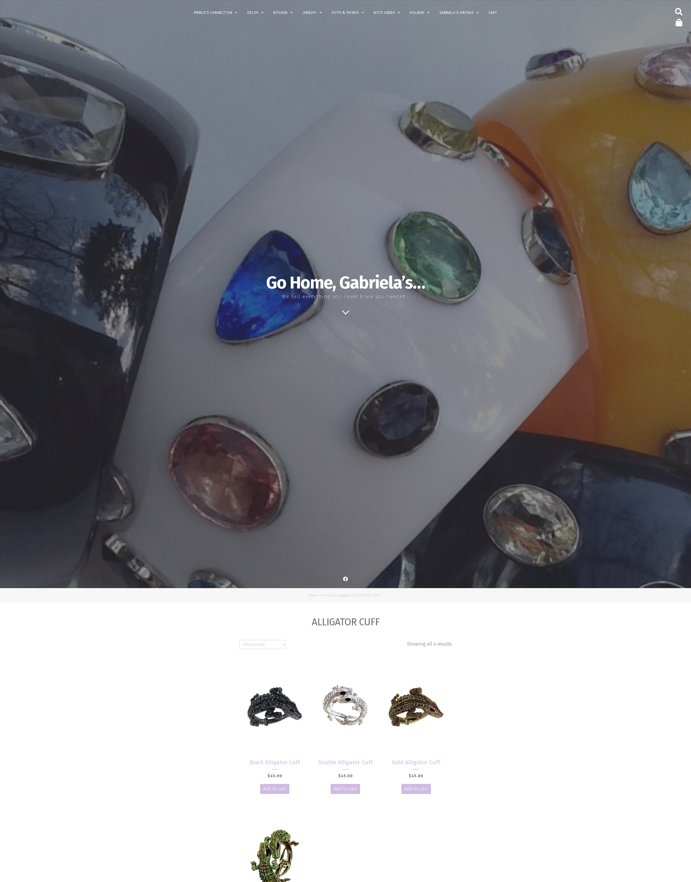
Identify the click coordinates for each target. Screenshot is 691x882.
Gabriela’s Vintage (456, 13)
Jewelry (310, 13)
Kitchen (280, 13)
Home (313, 595)
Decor (253, 13)
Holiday (417, 13)
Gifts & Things (345, 13)
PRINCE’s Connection (213, 13)
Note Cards (384, 13)
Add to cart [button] (274, 789)
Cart (493, 13)
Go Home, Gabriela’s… (345, 283)
